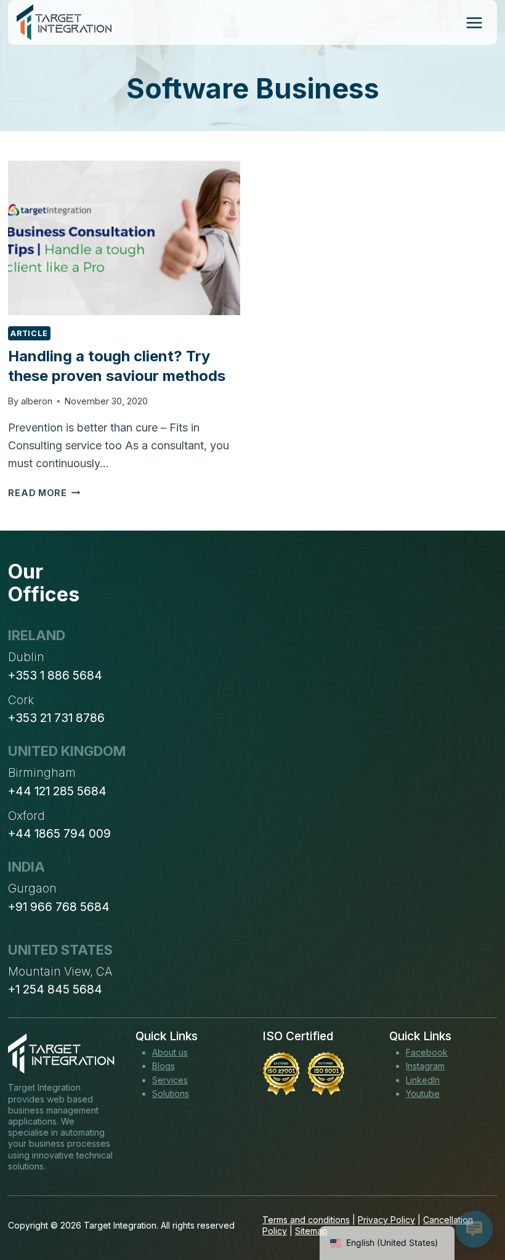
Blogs (163, 1066)
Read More (44, 493)
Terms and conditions (306, 1219)
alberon (36, 401)
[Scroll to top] (473, 1205)
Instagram (425, 1066)
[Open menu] (473, 22)
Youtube (423, 1093)
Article (28, 333)
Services (170, 1080)
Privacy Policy (386, 1219)
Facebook (427, 1052)
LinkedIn (423, 1080)
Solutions (170, 1093)
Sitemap (311, 1231)
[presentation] (124, 238)
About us (170, 1052)
